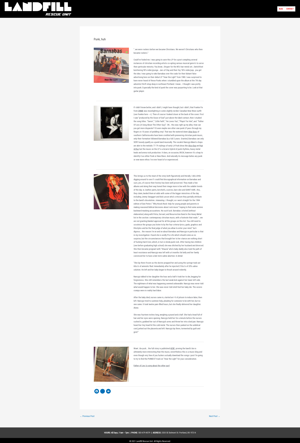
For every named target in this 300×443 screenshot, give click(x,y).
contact (290, 9)
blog (281, 9)
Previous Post (87, 416)
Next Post (214, 416)
